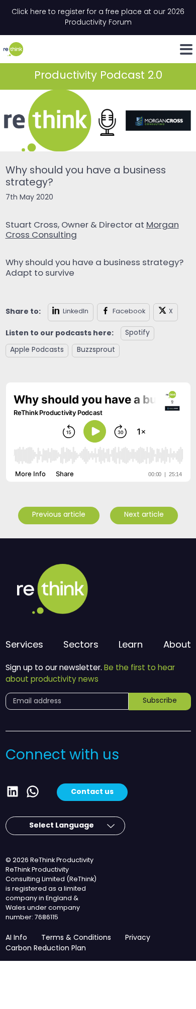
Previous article (58, 515)
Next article (144, 515)
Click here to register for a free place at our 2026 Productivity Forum (98, 18)
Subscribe (160, 701)
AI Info (16, 938)
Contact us (92, 792)
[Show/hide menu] (186, 49)
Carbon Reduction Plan (46, 948)
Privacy (137, 938)
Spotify (137, 333)
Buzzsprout (96, 350)
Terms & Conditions (76, 938)
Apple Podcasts (37, 350)
